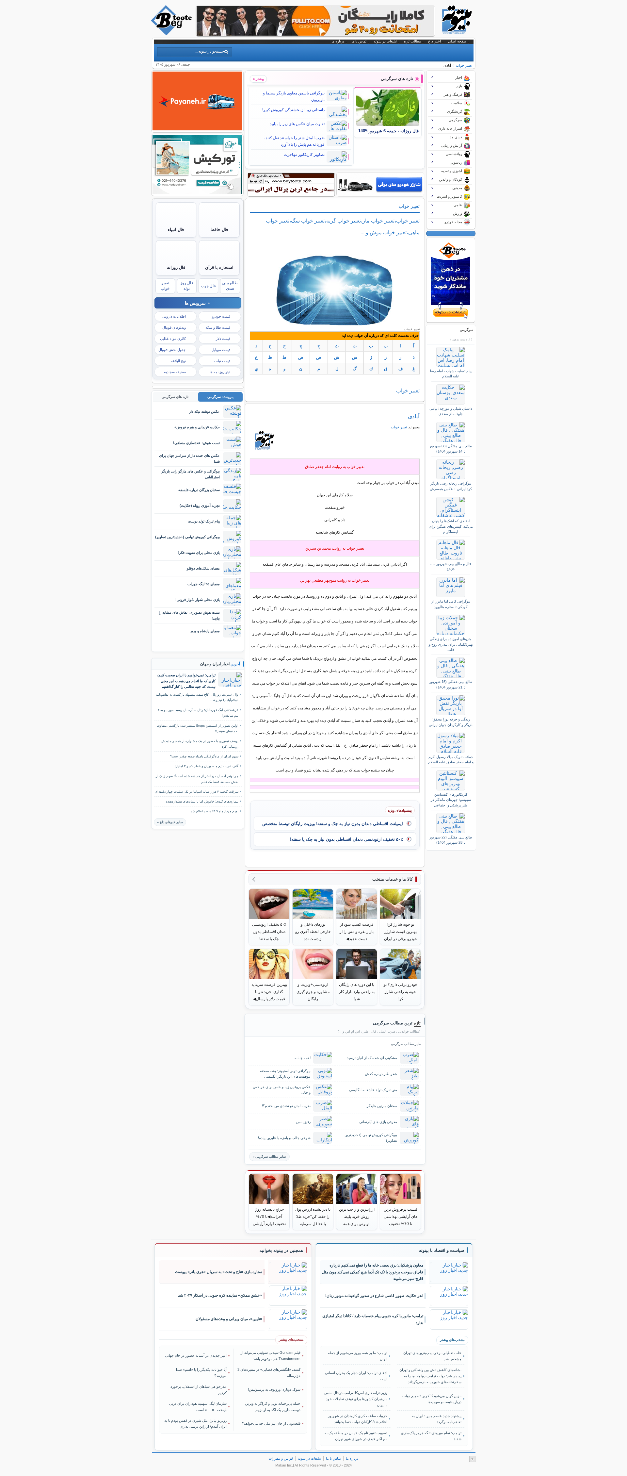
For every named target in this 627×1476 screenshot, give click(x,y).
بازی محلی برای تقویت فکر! (199, 553)
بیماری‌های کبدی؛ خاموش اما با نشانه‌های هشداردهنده (202, 801)
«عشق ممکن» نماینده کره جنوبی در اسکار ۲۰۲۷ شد (220, 1295)
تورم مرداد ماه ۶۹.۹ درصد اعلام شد (214, 811)
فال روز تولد (186, 285)
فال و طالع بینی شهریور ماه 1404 (450, 566)
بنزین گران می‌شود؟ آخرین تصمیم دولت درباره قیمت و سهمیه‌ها (431, 1399)
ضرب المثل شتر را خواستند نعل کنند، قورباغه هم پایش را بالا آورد (294, 141)
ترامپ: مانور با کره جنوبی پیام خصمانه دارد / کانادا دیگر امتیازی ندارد (372, 1319)
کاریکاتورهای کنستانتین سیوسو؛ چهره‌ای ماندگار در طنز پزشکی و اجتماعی (451, 799)
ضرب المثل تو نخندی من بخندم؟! (286, 1106)
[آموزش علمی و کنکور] (315, 34)
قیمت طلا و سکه (217, 327)
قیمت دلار (223, 338)
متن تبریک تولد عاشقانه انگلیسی (373, 1090)
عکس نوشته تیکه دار (204, 411)
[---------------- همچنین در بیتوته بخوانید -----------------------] (281, 1250)
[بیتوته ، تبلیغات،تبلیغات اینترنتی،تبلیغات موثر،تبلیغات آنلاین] (291, 184)
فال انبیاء (176, 229)
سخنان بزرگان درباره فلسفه (199, 490)
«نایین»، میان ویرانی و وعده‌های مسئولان (229, 1319)
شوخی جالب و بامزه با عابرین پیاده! (284, 1138)
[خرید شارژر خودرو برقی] (380, 184)
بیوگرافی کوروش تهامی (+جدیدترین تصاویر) (371, 1137)
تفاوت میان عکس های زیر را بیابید (297, 124)
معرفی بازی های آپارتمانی (378, 1122)
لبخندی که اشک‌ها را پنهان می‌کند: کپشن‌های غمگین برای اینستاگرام (451, 526)
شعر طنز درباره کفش (381, 1074)
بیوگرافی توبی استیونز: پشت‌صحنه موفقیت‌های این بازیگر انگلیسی (285, 1073)
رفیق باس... (302, 1122)
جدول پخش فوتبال (172, 350)
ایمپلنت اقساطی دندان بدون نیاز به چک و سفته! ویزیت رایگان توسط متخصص (332, 823)
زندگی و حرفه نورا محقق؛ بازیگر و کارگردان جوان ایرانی (451, 721)
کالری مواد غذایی (173, 338)
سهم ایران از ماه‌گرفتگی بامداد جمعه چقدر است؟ (204, 756)
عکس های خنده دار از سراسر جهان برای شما (189, 458)
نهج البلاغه (178, 361)
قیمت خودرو (221, 316)
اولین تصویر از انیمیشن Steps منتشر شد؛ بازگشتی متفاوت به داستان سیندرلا (197, 728)
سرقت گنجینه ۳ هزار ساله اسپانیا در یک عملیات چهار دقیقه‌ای (196, 791)
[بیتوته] (172, 33)
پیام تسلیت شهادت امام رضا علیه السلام (451, 373)
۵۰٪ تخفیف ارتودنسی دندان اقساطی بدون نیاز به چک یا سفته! (346, 839)
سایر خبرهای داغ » (170, 822)
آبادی (414, 416)
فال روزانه (176, 267)
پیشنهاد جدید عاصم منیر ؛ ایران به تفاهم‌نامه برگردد (436, 1419)
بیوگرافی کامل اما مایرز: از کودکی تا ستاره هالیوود (450, 603)
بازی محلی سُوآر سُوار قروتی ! (197, 600)
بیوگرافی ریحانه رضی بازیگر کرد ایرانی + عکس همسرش (451, 485)
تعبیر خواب (165, 285)
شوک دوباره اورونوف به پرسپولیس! (274, 1389)
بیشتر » (258, 79)
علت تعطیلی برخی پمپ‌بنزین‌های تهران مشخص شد (432, 1356)
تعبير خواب (464, 65)
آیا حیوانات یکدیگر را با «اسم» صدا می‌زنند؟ (201, 1372)
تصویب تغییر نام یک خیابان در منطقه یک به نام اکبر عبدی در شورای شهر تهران (356, 1436)
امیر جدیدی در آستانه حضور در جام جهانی (196, 1355)
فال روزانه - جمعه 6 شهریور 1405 (388, 131)
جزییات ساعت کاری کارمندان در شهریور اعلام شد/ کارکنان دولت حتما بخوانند (357, 1419)
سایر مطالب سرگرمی (270, 1156)
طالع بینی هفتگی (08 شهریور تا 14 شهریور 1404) (450, 448)
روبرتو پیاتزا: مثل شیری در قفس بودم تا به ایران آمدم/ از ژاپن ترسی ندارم (195, 1423)
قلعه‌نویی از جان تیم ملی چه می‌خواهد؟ (271, 1423)
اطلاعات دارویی (174, 316)
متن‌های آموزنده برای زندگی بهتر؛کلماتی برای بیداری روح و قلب (451, 644)
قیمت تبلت (222, 361)
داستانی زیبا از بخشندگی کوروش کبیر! (293, 110)
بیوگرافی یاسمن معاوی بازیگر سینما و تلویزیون (294, 96)
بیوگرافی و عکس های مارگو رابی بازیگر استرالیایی (190, 474)
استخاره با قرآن (219, 267)
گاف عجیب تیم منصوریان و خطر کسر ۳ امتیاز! (206, 766)
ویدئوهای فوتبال (174, 327)
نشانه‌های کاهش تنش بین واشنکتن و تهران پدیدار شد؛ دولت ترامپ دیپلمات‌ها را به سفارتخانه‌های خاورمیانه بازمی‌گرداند (430, 1376)
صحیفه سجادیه (175, 372)
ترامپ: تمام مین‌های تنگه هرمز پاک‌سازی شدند (431, 1436)
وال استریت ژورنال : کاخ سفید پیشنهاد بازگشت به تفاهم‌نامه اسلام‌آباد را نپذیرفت (197, 697)
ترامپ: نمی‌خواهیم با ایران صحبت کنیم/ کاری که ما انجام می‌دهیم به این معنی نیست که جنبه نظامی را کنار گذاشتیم (186, 680)
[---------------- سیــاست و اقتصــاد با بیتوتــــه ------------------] (441, 1250)
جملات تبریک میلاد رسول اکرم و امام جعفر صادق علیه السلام (451, 759)
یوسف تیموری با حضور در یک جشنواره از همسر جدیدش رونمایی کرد (199, 743)
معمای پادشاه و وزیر (205, 631)
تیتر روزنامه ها (220, 372)
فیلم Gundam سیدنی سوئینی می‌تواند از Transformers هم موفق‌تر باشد (270, 1355)
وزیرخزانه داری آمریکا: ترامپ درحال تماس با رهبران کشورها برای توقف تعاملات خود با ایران (355, 1399)
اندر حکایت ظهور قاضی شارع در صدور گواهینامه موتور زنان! (374, 1295)
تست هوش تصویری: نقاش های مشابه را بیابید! (189, 615)
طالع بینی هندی (230, 285)
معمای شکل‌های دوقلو (203, 568)
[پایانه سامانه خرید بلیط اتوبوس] (197, 128)
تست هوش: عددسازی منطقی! (196, 443)
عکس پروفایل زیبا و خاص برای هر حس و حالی (282, 1089)
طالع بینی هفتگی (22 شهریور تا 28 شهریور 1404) (450, 839)
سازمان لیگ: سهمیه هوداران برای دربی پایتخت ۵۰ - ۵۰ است (198, 1406)
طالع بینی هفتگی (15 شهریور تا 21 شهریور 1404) (450, 684)
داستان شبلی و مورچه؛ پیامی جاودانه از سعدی (450, 411)
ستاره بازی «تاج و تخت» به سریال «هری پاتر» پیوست (218, 1271)
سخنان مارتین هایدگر (382, 1106)
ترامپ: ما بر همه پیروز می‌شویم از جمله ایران (357, 1356)
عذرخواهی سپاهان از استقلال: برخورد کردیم (198, 1389)
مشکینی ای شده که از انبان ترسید (372, 1058)
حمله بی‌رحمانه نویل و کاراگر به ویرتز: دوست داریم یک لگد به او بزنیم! (272, 1406)
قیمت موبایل (221, 350)
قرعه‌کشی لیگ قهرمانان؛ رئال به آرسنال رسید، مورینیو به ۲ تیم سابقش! (198, 712)
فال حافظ (219, 229)
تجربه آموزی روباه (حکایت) (200, 505)
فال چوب (208, 286)
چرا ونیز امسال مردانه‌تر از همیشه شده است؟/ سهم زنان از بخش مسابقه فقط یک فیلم (197, 778)
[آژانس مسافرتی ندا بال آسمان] (197, 192)
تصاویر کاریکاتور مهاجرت (304, 154)
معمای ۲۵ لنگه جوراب (203, 584)
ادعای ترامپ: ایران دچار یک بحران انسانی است (356, 1376)
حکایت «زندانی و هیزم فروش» (197, 427)
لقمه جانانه (303, 1058)
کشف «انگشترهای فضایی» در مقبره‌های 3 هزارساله (268, 1372)
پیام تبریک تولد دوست (204, 521)
